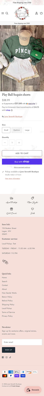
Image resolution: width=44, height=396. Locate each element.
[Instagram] (6, 357)
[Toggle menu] (2, 13)
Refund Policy (7, 300)
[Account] (36, 13)
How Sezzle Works (9, 293)
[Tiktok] (10, 357)
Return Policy (7, 297)
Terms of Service (8, 312)
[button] (22, 103)
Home (4, 277)
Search (4, 281)
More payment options (22, 167)
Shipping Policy (8, 304)
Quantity (5, 137)
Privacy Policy (7, 316)
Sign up (8, 350)
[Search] (8, 13)
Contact (5, 285)
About (4, 289)
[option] (22, 58)
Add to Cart (22, 153)
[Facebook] (3, 357)
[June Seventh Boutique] (22, 13)
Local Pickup (7, 308)
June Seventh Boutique (13, 116)
